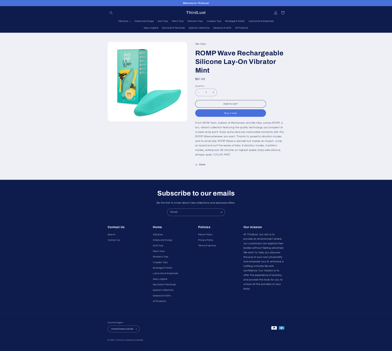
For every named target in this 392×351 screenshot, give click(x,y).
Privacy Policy (205, 240)
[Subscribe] (221, 212)
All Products (159, 301)
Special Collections (163, 290)
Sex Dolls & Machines (164, 284)
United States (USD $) (122, 329)
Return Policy (205, 234)
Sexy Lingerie (160, 279)
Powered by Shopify (134, 340)
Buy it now (230, 113)
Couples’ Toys (160, 262)
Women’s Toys (160, 257)
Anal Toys (158, 245)
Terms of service (207, 245)
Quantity (199, 86)
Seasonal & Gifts (162, 296)
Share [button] (202, 164)
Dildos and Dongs (162, 240)
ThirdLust (119, 340)
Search (111, 234)
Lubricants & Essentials (165, 273)
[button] (111, 12)
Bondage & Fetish (162, 268)
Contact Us (114, 240)
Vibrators (158, 234)
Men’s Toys (158, 251)
